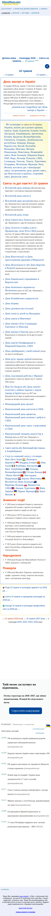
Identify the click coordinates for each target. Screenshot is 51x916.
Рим (43, 462)
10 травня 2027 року (35, 619)
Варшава (9, 484)
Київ (42, 488)
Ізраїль (8, 130)
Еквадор (21, 142)
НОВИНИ (44, 9)
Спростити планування (25, 710)
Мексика (20, 149)
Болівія (8, 136)
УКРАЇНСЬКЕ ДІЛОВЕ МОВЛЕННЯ (26, 9)
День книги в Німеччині (18, 318)
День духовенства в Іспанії (19, 308)
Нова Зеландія (18, 155)
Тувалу (29, 161)
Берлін (25, 478)
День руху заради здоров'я (19, 359)
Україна (8, 127)
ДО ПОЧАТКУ (7, 9)
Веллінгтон (11, 481)
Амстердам (30, 475)
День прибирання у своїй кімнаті (22, 351)
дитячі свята (39, 170)
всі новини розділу (38, 729)
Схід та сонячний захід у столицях (23, 456)
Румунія (30, 158)
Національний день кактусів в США (24, 409)
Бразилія (17, 136)
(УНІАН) (39, 827)
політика (5, 889)
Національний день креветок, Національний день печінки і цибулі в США (25, 417)
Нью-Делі (10, 459)
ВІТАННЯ (16, 13)
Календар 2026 (27, 58)
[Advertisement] (25, 36)
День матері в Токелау (16, 331)
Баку (7, 469)
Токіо (42, 491)
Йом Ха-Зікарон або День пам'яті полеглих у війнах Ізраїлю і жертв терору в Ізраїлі (23, 389)
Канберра (21, 465)
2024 (25, 622)
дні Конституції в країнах (17, 173)
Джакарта (31, 459)
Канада (31, 142)
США (39, 158)
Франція (32, 164)
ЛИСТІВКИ (25, 13)
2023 (30, 622)
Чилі (40, 164)
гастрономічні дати (21, 170)
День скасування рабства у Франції (24, 375)
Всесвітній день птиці (16, 214)
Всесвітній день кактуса (18, 195)
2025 (19, 622)
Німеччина (23, 152)
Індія (15, 130)
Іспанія (34, 130)
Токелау (20, 161)
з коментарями (39, 733)
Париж (21, 491)
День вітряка (12, 303)
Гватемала (9, 139)
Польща (21, 158)
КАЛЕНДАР (6, 13)
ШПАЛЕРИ (35, 13)
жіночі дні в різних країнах (28, 127)
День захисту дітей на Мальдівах (22, 313)
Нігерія (30, 149)
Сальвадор (9, 161)
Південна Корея (35, 155)
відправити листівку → (39, 115)
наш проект (24, 896)
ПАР (6, 158)
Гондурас (21, 139)
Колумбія (30, 145)
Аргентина (37, 133)
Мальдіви (9, 149)
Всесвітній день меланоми (19, 200)
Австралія (9, 133)
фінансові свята (19, 176)
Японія (8, 167)
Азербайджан (23, 133)
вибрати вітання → (20, 115)
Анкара (19, 488)
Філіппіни (21, 164)
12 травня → (42, 75)
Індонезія (24, 130)
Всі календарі (13, 124)
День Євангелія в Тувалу (18, 219)
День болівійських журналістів (21, 298)
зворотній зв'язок (25, 908)
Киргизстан (10, 145)
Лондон (34, 469)
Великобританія (31, 136)
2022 (36, 622)
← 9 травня (8, 75)
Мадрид (24, 462)
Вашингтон (34, 484)
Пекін (9, 475)
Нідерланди (10, 152)
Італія (42, 130)
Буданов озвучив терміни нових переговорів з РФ (29, 753)
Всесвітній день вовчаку (18, 187)
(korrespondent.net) (15, 747)
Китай (21, 145)
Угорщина (9, 164)
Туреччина (40, 161)
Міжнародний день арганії (19, 404)
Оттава (30, 472)
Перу (13, 158)
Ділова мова (9, 58)
